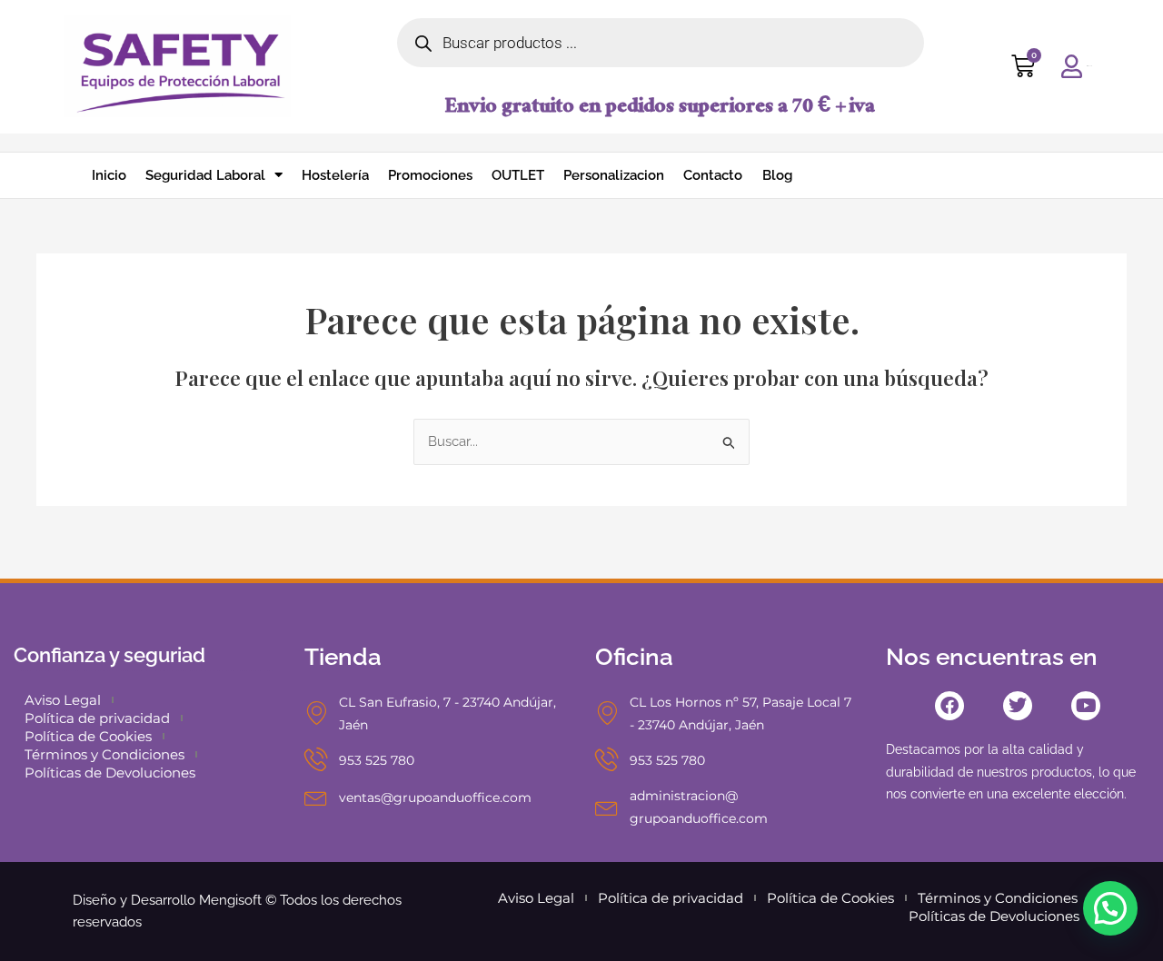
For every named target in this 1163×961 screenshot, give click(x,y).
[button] (1110, 908)
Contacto (712, 175)
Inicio (109, 175)
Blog (777, 175)
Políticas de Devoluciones (110, 772)
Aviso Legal (63, 699)
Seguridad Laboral (205, 175)
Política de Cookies (88, 736)
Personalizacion (613, 175)
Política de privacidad (97, 718)
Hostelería (335, 175)
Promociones (430, 175)
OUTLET (518, 175)
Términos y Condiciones (104, 754)
